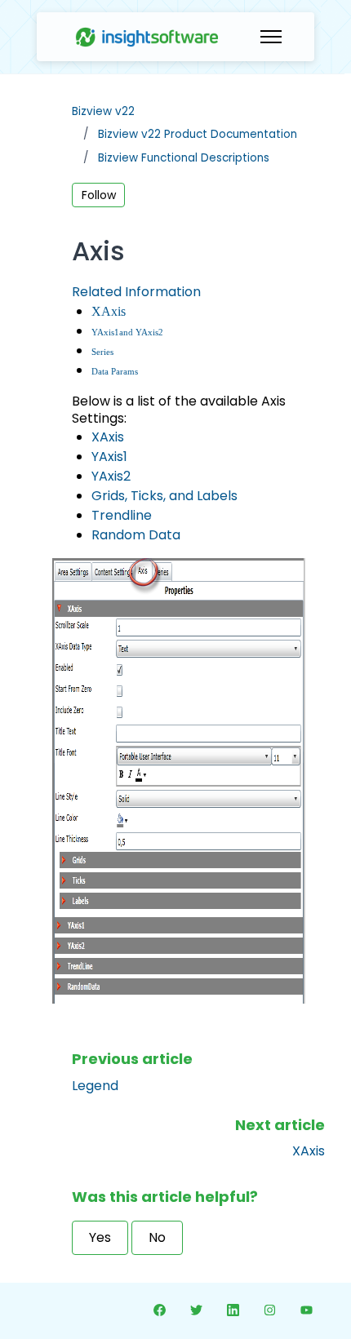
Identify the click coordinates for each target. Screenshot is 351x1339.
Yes (100, 1237)
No (157, 1237)
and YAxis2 (141, 332)
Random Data (135, 534)
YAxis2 (111, 476)
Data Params (114, 371)
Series (102, 352)
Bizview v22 (103, 111)
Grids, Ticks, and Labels (164, 495)
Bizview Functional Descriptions (183, 158)
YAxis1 (105, 332)
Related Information (136, 291)
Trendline (121, 515)
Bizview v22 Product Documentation (197, 134)
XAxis (108, 311)
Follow (99, 195)
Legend (95, 1085)
